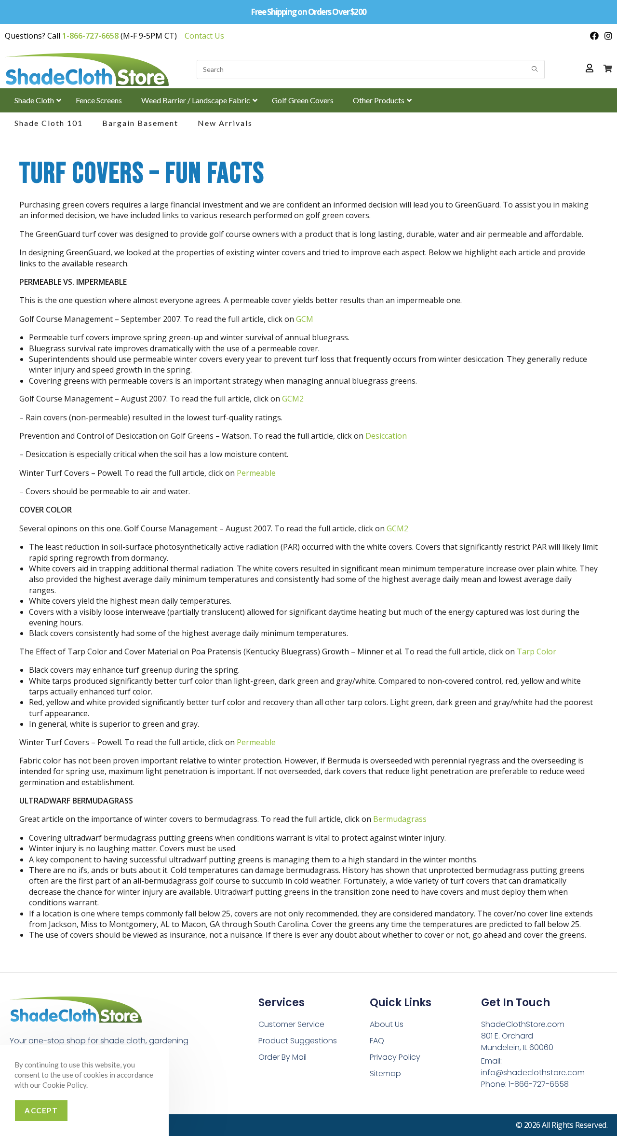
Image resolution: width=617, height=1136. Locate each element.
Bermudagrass (400, 819)
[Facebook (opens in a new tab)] (594, 36)
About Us (386, 1024)
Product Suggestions (297, 1040)
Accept (41, 1110)
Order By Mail (282, 1057)
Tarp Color (536, 651)
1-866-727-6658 (90, 35)
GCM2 (293, 398)
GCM (304, 319)
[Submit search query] (535, 69)
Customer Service (291, 1024)
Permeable (256, 473)
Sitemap (385, 1073)
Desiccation (386, 435)
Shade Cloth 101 (48, 122)
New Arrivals (225, 122)
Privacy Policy (395, 1057)
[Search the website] (371, 68)
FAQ (377, 1040)
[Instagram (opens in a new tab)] (607, 36)
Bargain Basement (140, 122)
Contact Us (204, 35)
